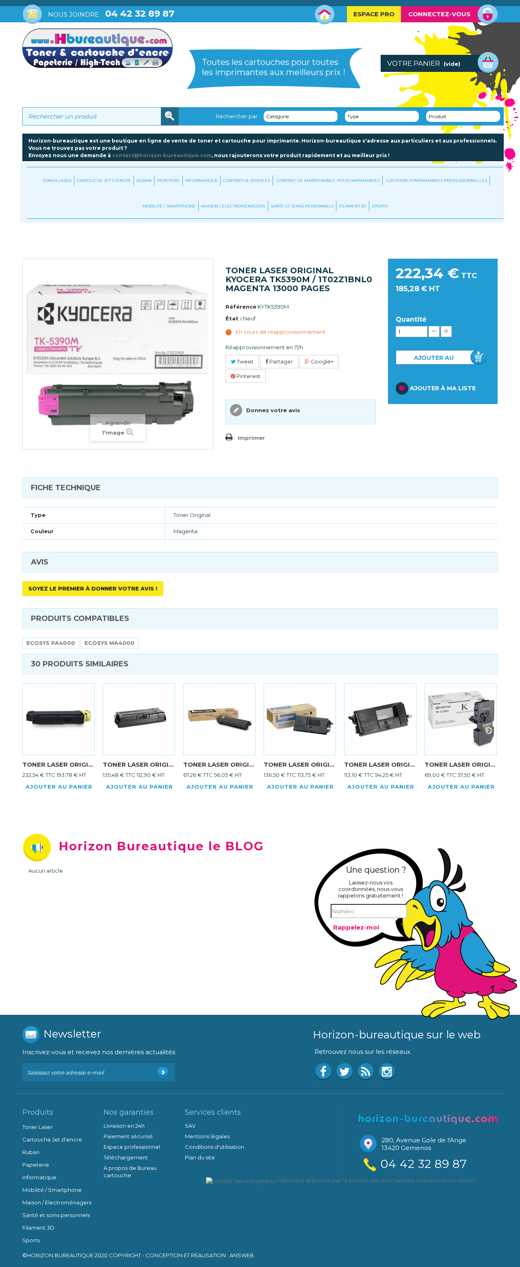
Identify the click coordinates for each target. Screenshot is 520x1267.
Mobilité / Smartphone (169, 206)
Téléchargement (126, 1157)
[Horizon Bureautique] (428, 1118)
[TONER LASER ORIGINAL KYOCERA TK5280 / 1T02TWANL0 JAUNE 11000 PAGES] (58, 719)
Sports (380, 206)
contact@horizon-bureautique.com (162, 155)
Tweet (245, 361)
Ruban (144, 180)
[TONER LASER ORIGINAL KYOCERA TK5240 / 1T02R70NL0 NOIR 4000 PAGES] (461, 719)
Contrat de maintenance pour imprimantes (328, 180)
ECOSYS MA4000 (109, 643)
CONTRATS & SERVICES (246, 180)
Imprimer (251, 438)
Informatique (201, 180)
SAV (190, 1125)
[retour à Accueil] (30, 239)
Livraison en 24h (124, 1125)
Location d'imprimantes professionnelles (436, 180)
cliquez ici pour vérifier (446, 1180)
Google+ (322, 361)
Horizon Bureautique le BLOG (161, 846)
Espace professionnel (132, 1147)
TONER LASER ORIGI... (57, 764)
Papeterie (168, 180)
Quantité (411, 319)
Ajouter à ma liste (443, 388)
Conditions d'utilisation (214, 1147)
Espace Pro (373, 14)
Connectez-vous (439, 14)
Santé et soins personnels (302, 206)
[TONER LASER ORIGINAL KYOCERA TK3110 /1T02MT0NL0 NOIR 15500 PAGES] (300, 719)
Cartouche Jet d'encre (104, 180)
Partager (280, 361)
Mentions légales (207, 1136)
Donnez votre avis (272, 410)
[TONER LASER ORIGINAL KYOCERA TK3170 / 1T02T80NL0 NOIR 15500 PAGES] (380, 719)
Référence (240, 306)
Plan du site (200, 1157)
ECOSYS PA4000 (50, 643)
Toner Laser (57, 180)
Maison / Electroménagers (233, 206)
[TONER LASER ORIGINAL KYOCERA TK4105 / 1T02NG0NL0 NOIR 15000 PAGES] (219, 719)
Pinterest (247, 376)
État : (233, 318)
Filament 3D (352, 206)
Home (325, 14)
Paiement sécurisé (128, 1136)
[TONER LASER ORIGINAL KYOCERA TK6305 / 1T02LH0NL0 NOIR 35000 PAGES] (139, 719)
